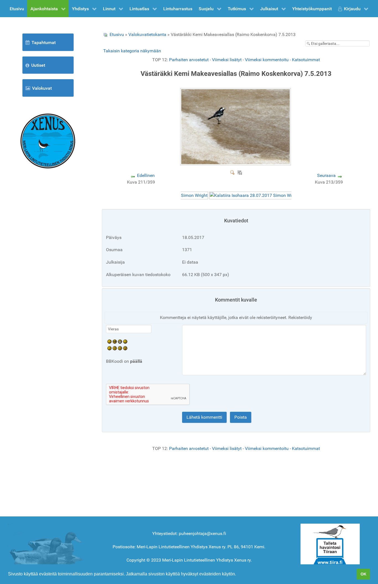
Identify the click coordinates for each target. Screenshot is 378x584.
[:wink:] (125, 341)
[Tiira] (330, 545)
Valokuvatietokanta (147, 34)
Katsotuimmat (306, 59)
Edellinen (146, 175)
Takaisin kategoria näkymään (132, 50)
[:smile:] (109, 341)
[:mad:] (115, 348)
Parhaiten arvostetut (189, 59)
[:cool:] (115, 341)
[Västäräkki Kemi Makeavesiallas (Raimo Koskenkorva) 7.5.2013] (236, 163)
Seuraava (326, 175)
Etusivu (117, 34)
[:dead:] (125, 348)
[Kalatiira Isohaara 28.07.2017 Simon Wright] (254, 195)
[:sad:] (120, 348)
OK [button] (363, 574)
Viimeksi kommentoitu (267, 59)
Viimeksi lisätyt (227, 59)
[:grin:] (120, 341)
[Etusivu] (48, 140)
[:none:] (109, 348)
